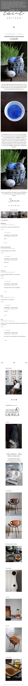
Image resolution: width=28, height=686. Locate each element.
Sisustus (21, 34)
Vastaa (2, 229)
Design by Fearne (19, 684)
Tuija (2, 319)
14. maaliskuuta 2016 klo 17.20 (7, 224)
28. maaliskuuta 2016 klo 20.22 (11, 334)
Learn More (12, 10)
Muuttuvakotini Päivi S (6, 247)
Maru (2, 296)
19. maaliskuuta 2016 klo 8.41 (10, 236)
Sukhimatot (3, 223)
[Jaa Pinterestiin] (15, 205)
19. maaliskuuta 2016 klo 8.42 (10, 260)
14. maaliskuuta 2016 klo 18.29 (8, 248)
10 (8, 205)
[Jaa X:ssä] (11, 205)
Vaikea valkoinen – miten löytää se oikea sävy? (14, 455)
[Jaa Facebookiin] (13, 205)
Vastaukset (7, 232)
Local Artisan (10, 684)
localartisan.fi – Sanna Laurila (10, 235)
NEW (2, 362)
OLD (26, 362)
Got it (17, 10)
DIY (17, 34)
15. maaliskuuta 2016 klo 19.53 (8, 272)
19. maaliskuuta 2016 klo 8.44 (7, 297)
